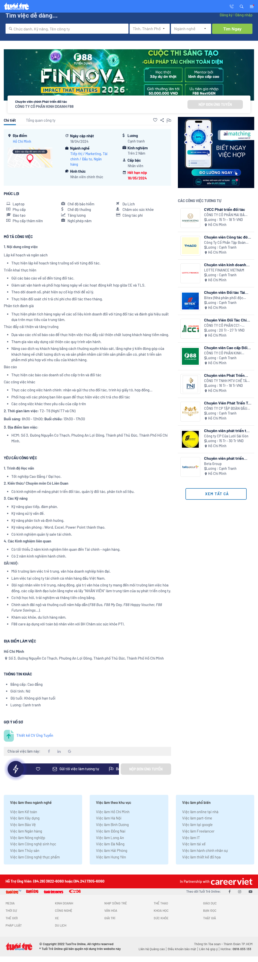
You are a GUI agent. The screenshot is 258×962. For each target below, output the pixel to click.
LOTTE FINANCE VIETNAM (224, 270)
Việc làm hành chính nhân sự (205, 850)
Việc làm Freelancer (198, 831)
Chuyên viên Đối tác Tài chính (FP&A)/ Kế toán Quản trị (224, 292)
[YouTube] (250, 891)
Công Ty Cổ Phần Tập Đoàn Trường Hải (225, 242)
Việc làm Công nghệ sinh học (33, 844)
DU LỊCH (60, 925)
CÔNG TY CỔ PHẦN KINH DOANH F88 (44, 106)
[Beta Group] (190, 467)
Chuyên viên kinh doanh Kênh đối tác (225, 264)
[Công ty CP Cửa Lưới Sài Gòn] (190, 439)
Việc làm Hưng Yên (111, 857)
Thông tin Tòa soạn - (208, 944)
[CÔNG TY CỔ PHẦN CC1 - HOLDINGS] (190, 328)
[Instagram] (239, 891)
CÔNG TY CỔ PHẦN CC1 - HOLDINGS (223, 325)
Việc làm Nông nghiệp (27, 837)
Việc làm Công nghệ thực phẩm (35, 857)
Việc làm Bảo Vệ (23, 824)
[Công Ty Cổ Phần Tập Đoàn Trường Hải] (190, 245)
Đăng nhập (243, 15)
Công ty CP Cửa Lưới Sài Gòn (226, 436)
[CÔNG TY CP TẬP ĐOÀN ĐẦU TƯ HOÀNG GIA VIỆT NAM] (190, 411)
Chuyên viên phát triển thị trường (226, 430)
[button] (241, 6)
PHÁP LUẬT (14, 925)
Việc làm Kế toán (23, 811)
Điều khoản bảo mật (182, 949)
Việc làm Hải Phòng (111, 850)
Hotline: (235, 949)
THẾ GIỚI (12, 918)
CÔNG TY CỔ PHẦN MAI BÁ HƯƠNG (224, 215)
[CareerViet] (231, 881)
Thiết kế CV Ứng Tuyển (34, 735)
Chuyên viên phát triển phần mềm (224, 458)
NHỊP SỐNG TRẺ (115, 903)
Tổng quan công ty (40, 120)
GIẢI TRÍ (109, 918)
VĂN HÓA (110, 910)
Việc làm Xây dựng (25, 818)
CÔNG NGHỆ (63, 910)
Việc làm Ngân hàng (26, 831)
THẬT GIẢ (209, 918)
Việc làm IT (191, 837)
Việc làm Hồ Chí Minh (113, 811)
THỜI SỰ (11, 910)
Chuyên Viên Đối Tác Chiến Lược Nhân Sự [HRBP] (227, 319)
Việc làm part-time (197, 818)
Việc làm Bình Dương (112, 824)
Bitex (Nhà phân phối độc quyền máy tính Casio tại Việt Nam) (226, 298)
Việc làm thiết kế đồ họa (201, 857)
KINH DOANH (64, 903)
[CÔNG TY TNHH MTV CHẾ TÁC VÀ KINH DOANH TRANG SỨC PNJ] (190, 384)
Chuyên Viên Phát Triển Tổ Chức (227, 402)
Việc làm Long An (110, 837)
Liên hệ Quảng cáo (152, 949)
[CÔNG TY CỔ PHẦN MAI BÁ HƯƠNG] (190, 218)
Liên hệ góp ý (208, 949)
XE (57, 918)
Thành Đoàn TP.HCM (237, 944)
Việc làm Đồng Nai (110, 831)
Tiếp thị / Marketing (85, 154)
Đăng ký (226, 15)
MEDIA (10, 903)
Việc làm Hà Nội (108, 818)
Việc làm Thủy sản (24, 850)
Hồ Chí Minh (22, 141)
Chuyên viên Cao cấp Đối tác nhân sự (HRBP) (225, 347)
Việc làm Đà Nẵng (110, 844)
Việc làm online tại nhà (200, 811)
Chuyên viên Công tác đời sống (226, 237)
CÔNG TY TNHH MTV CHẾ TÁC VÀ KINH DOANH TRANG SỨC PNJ (226, 381)
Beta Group (213, 464)
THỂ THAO (161, 903)
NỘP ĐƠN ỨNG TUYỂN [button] (215, 104)
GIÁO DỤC (210, 903)
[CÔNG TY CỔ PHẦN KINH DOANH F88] (190, 356)
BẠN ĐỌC (209, 910)
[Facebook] (230, 891)
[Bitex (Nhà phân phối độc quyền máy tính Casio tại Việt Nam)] (190, 301)
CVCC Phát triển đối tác (224, 209)
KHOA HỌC (161, 910)
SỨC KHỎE (161, 918)
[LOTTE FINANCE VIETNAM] (190, 273)
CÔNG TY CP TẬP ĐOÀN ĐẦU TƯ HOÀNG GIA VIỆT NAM (225, 408)
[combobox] (67, 29)
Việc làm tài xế (194, 844)
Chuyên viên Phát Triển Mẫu (224, 375)
